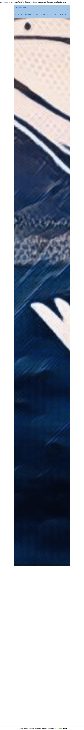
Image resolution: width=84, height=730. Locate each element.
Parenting (17, 14)
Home (16, 12)
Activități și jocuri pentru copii (41, 12)
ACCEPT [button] (65, 728)
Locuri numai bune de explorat (59, 12)
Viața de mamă (24, 14)
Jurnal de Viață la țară (40, 14)
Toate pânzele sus (20, 7)
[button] (15, 17)
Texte (66, 14)
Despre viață (49, 14)
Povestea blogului (29, 12)
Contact (61, 14)
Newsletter (55, 14)
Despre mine (21, 12)
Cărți (50, 12)
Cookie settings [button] (59, 728)
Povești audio (31, 14)
